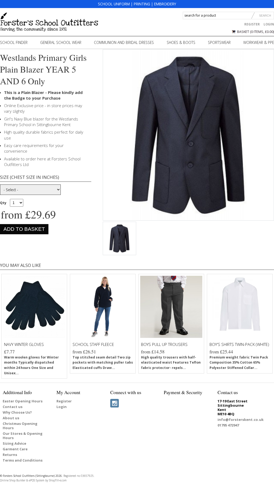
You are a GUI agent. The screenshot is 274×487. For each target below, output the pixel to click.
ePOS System (36, 480)
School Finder (14, 42)
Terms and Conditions (23, 460)
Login (269, 24)
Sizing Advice (14, 443)
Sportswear (219, 42)
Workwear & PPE (258, 42)
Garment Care (15, 449)
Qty (3, 203)
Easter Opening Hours (23, 401)
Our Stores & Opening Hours (23, 435)
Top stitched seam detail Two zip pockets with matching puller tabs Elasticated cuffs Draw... (103, 362)
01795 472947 (228, 425)
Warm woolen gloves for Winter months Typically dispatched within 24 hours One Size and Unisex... (31, 365)
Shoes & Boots (181, 42)
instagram (114, 403)
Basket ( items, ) (255, 31)
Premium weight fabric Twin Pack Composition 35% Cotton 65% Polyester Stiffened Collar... (239, 362)
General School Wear (60, 42)
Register (252, 24)
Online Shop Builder (12, 480)
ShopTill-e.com (58, 480)
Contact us (12, 406)
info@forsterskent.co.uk (241, 419)
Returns (10, 454)
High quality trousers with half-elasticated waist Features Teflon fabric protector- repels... (171, 362)
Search (265, 15)
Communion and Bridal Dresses (124, 42)
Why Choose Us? (17, 412)
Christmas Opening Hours (20, 425)
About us (11, 418)
